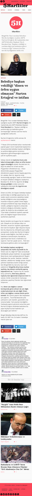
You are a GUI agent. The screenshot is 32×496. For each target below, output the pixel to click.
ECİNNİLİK (17, 10)
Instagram (6, 494)
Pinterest (13, 494)
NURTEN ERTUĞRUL (14, 103)
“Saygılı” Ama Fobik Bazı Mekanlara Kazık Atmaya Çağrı (15, 405)
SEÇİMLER (3, 104)
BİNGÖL (7, 103)
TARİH (23, 10)
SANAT (29, 10)
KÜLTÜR (10, 10)
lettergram (24, 485)
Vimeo (11, 494)
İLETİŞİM (22, 1)
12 (16, 105)
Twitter (4, 1)
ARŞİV (10, 489)
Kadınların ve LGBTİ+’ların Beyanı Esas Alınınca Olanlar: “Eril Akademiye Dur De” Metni (15, 466)
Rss (18, 494)
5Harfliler (16, 32)
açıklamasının (5, 140)
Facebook (1, 1)
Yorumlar (4, 490)
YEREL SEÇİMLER (9, 104)
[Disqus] (16, 356)
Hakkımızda (14, 1)
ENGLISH (29, 1)
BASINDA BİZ (17, 489)
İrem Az (2, 472)
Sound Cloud (16, 494)
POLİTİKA (22, 103)
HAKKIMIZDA (5, 489)
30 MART (3, 103)
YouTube (9, 494)
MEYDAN (3, 10)
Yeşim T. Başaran (5, 441)
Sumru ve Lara (4, 409)
